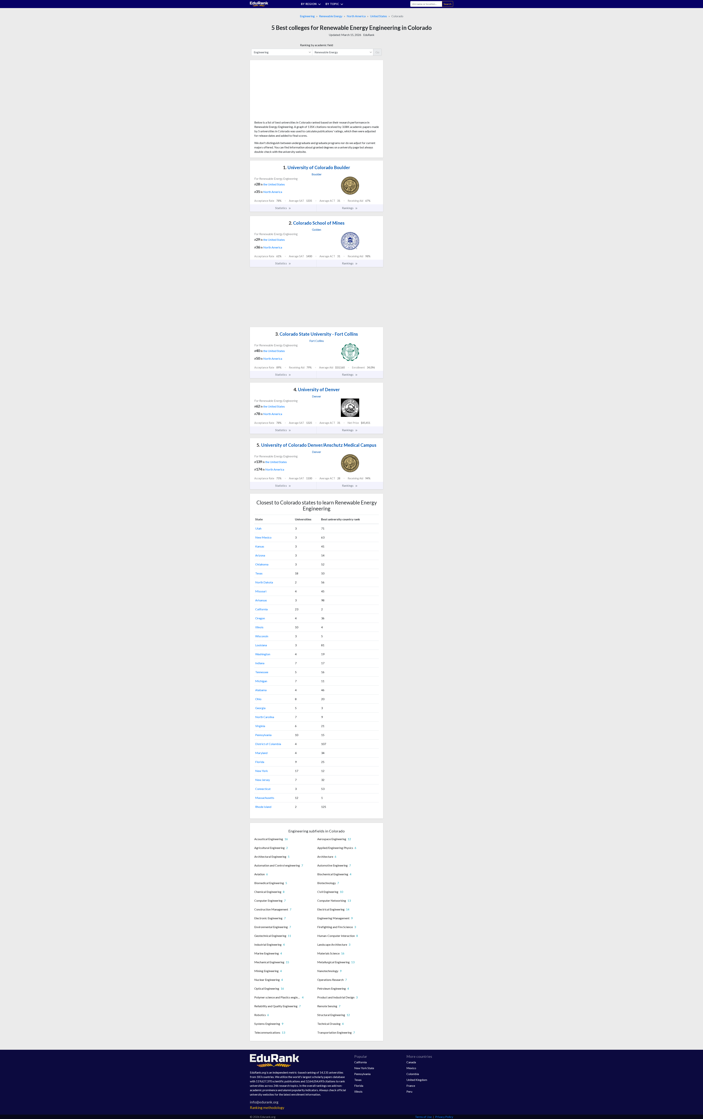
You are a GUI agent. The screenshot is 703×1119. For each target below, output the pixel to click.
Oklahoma (261, 564)
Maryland (261, 753)
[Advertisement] (282, 91)
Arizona (260, 555)
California (261, 609)
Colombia (412, 1074)
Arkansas (261, 600)
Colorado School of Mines (317, 223)
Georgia (260, 708)
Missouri (260, 591)
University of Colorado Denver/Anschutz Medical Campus (316, 445)
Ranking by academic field (316, 45)
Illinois (259, 627)
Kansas (259, 546)
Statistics (281, 208)
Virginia (260, 726)
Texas (259, 573)
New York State (364, 1068)
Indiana (259, 663)
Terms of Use (423, 1116)
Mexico (411, 1068)
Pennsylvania (263, 735)
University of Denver (316, 389)
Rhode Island (263, 806)
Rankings (348, 208)
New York (261, 771)
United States (378, 16)
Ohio (258, 699)
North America (356, 16)
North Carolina (264, 717)
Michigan (261, 681)
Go (377, 52)
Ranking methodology (267, 1107)
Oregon (260, 618)
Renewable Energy (330, 16)
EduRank (368, 34)
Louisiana (261, 645)
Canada (411, 1062)
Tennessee (261, 672)
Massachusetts (264, 797)
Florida (259, 762)
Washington (262, 654)
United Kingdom (416, 1079)
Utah (258, 528)
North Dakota (264, 582)
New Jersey (262, 779)
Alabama (261, 690)
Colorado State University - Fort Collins (316, 334)
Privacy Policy (444, 1116)
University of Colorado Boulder (316, 167)
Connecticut (263, 788)
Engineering (307, 16)
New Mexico (263, 537)
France (410, 1085)
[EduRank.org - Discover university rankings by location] (259, 3)
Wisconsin (261, 636)
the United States (274, 184)
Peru (409, 1091)
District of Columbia (268, 744)
